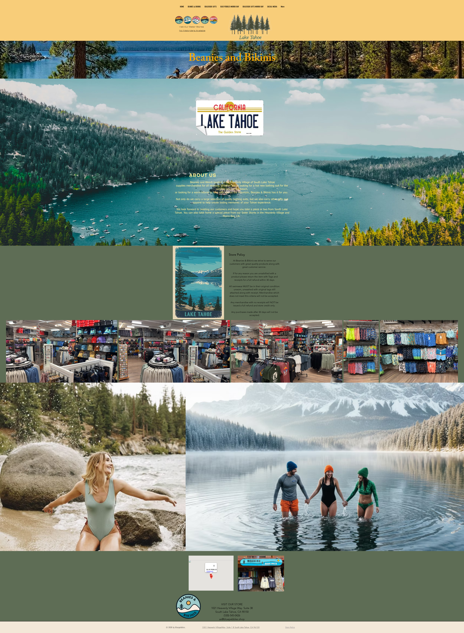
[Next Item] (453, 351)
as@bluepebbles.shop (232, 619)
